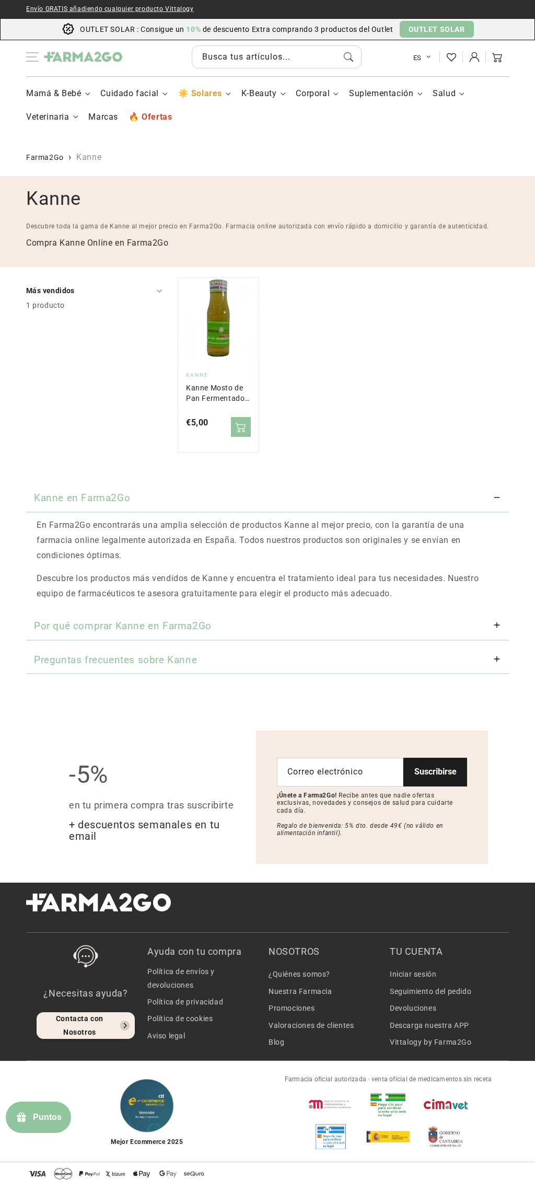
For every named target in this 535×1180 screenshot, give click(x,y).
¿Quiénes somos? (299, 974)
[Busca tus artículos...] (348, 57)
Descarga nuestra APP (429, 1025)
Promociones (292, 1008)
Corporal (313, 93)
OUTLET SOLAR (437, 29)
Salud (444, 93)
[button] (497, 56)
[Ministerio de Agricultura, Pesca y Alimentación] (388, 1136)
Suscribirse (435, 772)
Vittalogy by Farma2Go (431, 1042)
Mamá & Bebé (54, 93)
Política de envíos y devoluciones (181, 978)
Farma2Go (45, 157)
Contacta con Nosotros (79, 1025)
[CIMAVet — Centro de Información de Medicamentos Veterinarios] (446, 1104)
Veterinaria (47, 117)
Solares (206, 93)
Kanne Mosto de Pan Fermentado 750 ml (215, 394)
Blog (276, 1042)
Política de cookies (180, 1018)
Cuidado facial (129, 93)
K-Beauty (259, 93)
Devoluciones (413, 1008)
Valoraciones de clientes (311, 1025)
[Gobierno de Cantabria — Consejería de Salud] (446, 1136)
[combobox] (277, 56)
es (417, 58)
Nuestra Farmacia (300, 991)
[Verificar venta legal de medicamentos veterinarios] (331, 1136)
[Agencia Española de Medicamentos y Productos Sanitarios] (331, 1104)
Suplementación (381, 93)
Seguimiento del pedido (430, 991)
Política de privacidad (185, 1002)
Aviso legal (166, 1036)
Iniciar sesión (413, 974)
